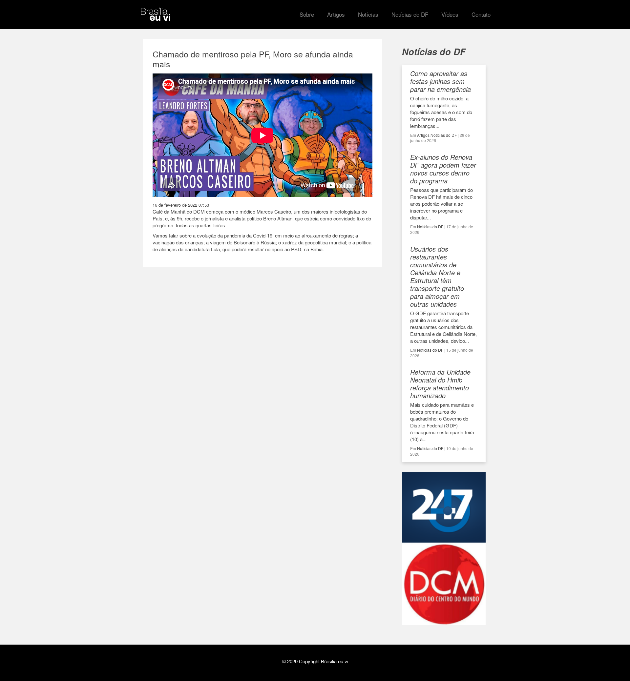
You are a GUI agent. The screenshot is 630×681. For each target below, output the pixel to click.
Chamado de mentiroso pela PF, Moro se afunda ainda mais (253, 59)
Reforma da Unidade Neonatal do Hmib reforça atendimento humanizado (440, 383)
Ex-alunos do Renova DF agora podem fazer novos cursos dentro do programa (443, 168)
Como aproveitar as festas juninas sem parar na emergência (440, 81)
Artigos (423, 135)
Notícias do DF (443, 135)
